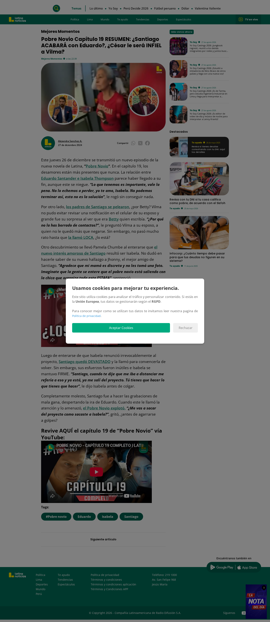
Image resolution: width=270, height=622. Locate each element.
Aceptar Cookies (121, 328)
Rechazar (186, 328)
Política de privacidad (86, 316)
